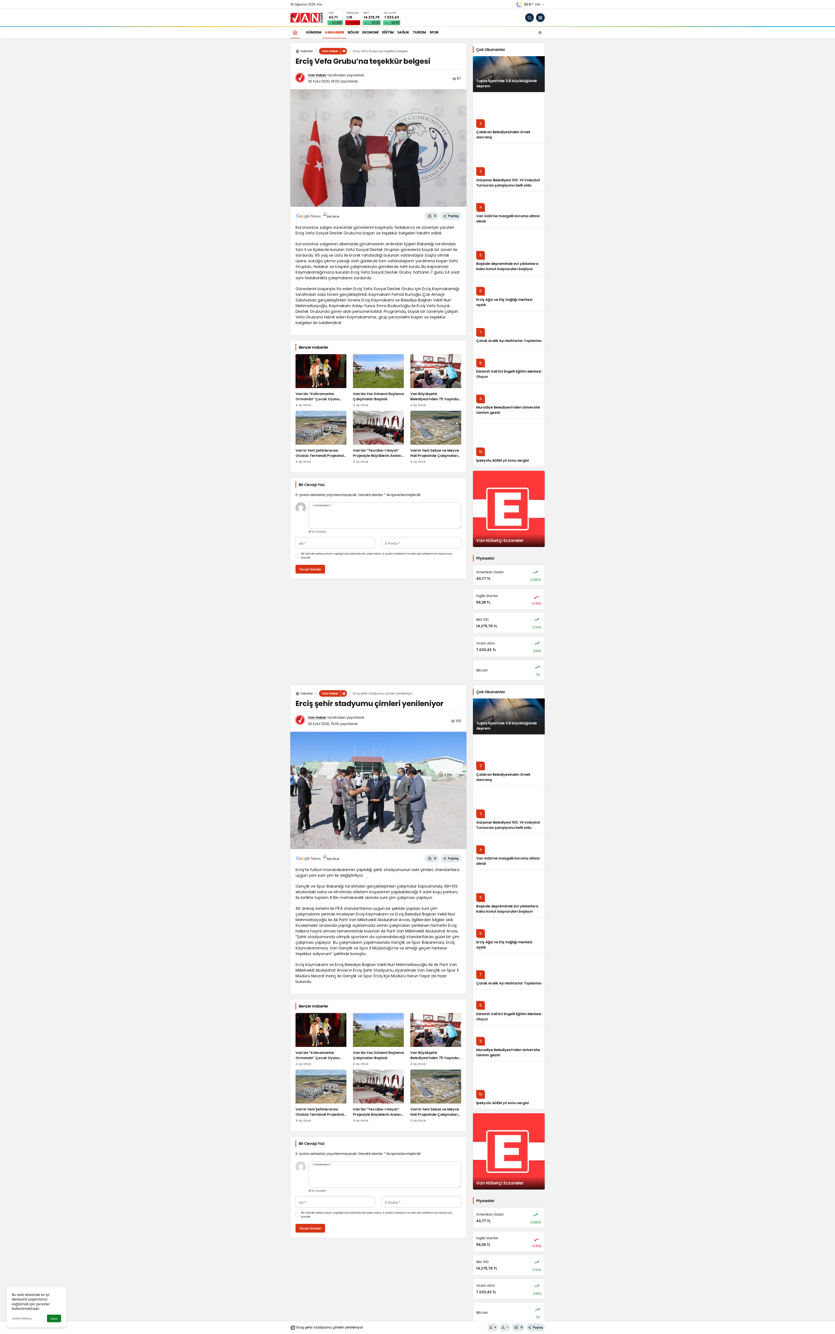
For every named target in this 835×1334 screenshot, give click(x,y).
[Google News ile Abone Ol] (309, 216)
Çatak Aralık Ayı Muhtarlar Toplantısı (508, 340)
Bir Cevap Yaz (311, 484)
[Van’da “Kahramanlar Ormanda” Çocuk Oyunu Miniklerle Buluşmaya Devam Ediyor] (321, 380)
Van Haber (317, 75)
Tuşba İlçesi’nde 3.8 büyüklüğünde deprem (506, 726)
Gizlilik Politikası (22, 1318)
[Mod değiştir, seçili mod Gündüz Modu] (540, 32)
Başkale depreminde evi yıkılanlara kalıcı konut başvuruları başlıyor (507, 266)
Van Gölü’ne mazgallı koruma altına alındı (507, 861)
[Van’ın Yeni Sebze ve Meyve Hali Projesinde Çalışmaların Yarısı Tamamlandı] (435, 437)
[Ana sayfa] (295, 32)
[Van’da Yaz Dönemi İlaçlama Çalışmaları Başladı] (378, 380)
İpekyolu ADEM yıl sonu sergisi (502, 460)
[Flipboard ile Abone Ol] (331, 216)
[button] (540, 17)
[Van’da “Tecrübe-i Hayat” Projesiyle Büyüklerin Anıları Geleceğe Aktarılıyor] (378, 437)
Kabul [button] (54, 1318)
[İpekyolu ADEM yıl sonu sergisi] (509, 443)
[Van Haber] (306, 17)
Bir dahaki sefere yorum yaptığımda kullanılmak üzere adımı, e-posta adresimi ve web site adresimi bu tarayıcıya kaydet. (376, 555)
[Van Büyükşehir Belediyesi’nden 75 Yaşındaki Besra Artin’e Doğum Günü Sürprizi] (435, 380)
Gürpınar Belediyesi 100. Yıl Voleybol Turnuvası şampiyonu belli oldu (508, 183)
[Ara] (529, 17)
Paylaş (538, 1327)
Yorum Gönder (310, 569)
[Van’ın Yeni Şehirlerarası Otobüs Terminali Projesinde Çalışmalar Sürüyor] (321, 437)
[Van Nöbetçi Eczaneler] (509, 509)
